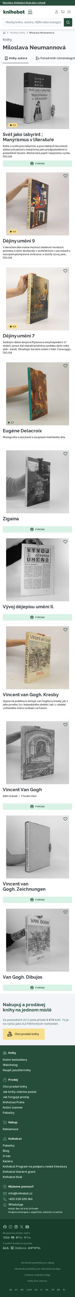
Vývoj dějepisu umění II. (28, 606)
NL (47, 1290)
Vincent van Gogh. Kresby (31, 694)
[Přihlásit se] (56, 12)
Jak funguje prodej (16, 1097)
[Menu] (69, 12)
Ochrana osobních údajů (37, 1275)
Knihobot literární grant (19, 1171)
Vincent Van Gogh (22, 789)
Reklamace (10, 1129)
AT (16, 1290)
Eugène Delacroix (22, 430)
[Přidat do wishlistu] (65, 69)
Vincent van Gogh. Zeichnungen (24, 886)
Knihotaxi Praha (14, 1102)
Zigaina (11, 518)
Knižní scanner (13, 1107)
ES (36, 1290)
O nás (7, 1156)
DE (22, 1290)
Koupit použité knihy (17, 1070)
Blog (6, 1150)
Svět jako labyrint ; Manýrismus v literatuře (28, 137)
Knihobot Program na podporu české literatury (35, 1166)
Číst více (7, 156)
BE (58, 1290)
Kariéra (8, 1161)
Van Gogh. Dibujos (22, 977)
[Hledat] (68, 22)
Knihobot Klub (12, 1177)
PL (64, 1290)
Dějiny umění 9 (19, 240)
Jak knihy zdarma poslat (19, 1091)
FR (52, 1290)
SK (10, 1290)
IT (41, 1290)
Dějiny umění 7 (19, 335)
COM (29, 1290)
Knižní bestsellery (15, 1059)
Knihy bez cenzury (37, 1281)
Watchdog (10, 1065)
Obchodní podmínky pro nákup (37, 1263)
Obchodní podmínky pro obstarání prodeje (37, 1269)
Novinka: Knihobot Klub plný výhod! (24, 2)
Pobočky (9, 1112)
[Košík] (63, 12)
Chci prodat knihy (15, 1086)
